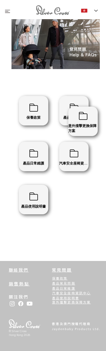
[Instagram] (12, 303)
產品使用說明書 (65, 298)
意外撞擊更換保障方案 (71, 302)
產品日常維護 (63, 288)
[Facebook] (20, 303)
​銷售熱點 (19, 284)
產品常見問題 (63, 283)
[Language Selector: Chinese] (89, 10)
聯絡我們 (19, 270)
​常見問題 (62, 270)
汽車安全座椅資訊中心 (71, 293)
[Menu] (7, 11)
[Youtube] (29, 303)
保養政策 (60, 278)
